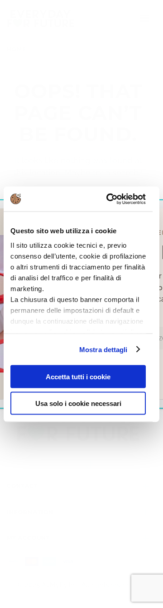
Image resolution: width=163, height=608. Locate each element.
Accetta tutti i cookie (78, 377)
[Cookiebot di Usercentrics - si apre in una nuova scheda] (109, 199)
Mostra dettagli (103, 349)
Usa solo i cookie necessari (78, 403)
